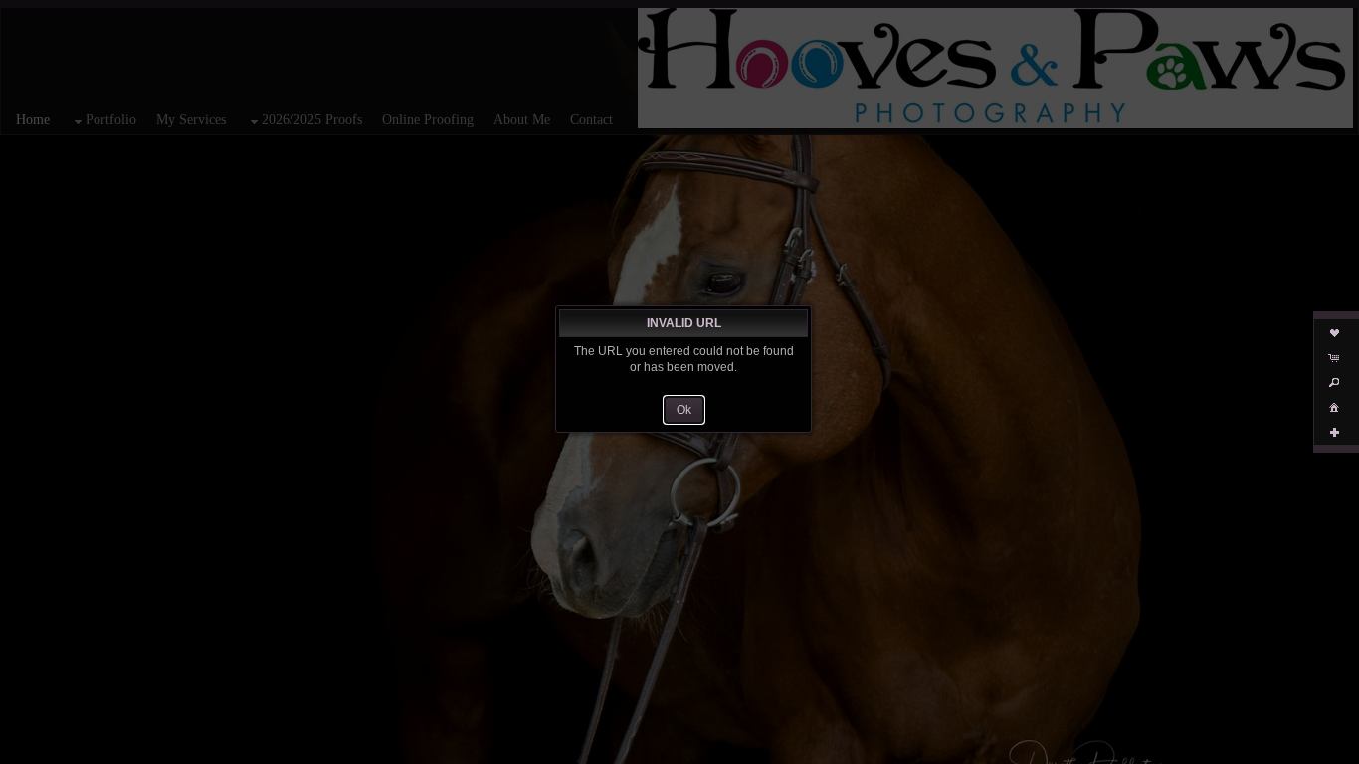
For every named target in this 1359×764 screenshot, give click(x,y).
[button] (684, 410)
